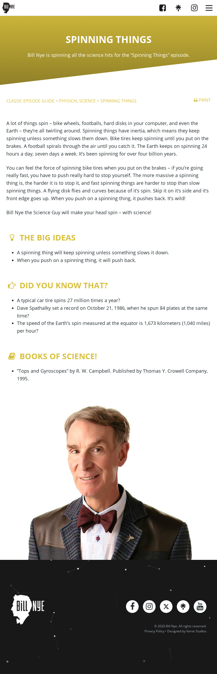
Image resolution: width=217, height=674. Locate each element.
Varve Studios (196, 631)
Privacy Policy (154, 631)
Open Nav (209, 8)
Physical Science (77, 101)
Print (205, 100)
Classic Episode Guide (30, 101)
